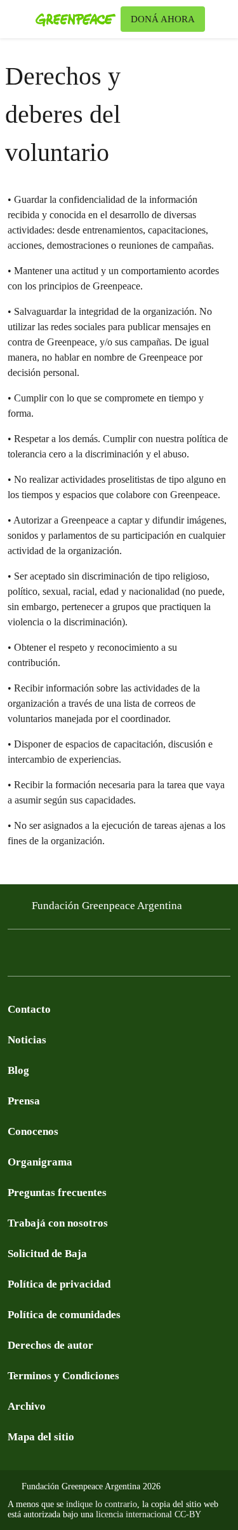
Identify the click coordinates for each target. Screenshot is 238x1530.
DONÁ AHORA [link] (163, 19)
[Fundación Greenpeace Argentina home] (76, 19)
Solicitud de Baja (47, 1254)
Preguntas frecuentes (57, 1192)
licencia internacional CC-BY (148, 1514)
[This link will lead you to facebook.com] (15, 956)
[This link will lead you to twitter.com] (40, 956)
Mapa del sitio (41, 1437)
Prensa (24, 1101)
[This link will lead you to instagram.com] (91, 956)
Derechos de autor (50, 1345)
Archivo (27, 1406)
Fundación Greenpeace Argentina (107, 906)
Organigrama (40, 1162)
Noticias (27, 1040)
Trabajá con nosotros (58, 1223)
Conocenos (33, 1131)
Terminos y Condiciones (63, 1376)
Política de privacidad (59, 1284)
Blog (18, 1070)
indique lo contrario (101, 1504)
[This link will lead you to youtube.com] (66, 956)
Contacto (29, 1009)
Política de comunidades (64, 1315)
